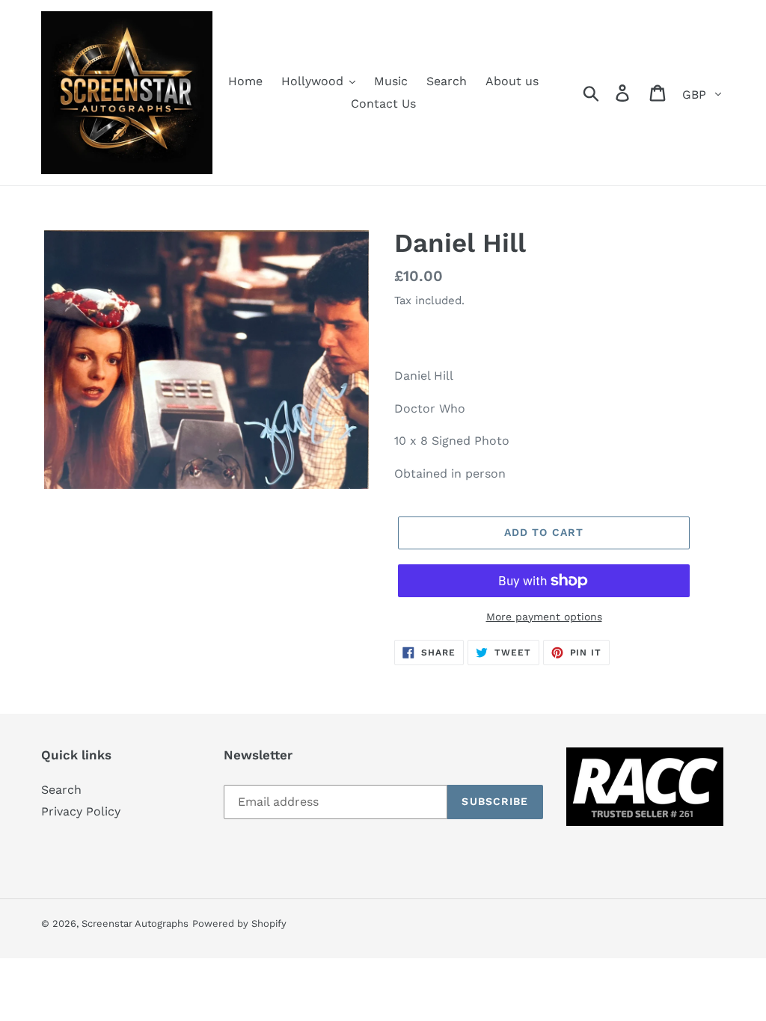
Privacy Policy (80, 811)
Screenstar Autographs (135, 923)
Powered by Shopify (239, 923)
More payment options (544, 617)
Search (61, 790)
